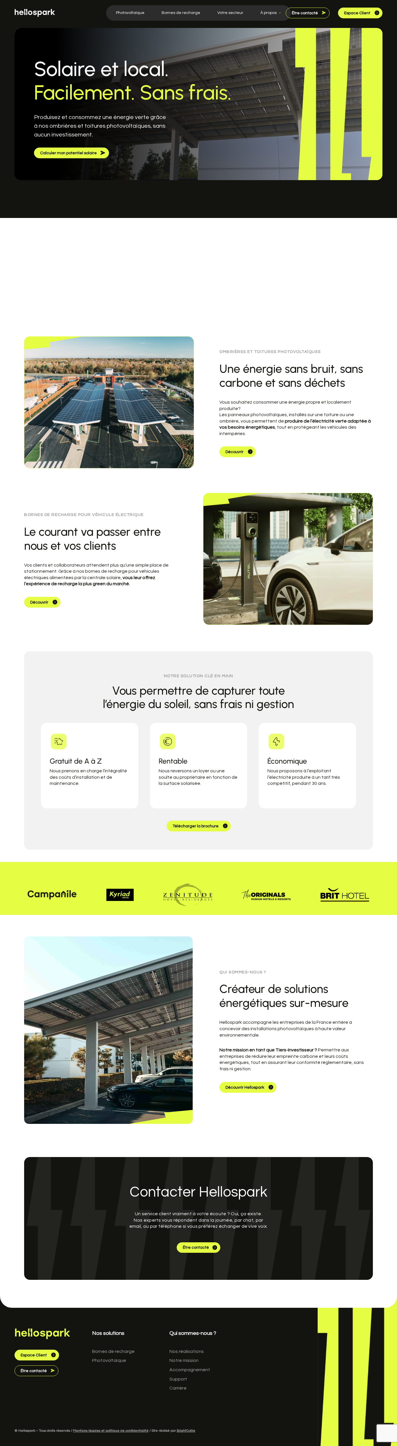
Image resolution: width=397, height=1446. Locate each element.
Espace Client (357, 13)
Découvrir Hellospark (245, 1087)
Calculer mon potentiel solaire (69, 153)
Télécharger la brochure (196, 826)
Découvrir (235, 452)
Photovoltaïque (130, 13)
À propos (268, 13)
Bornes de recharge (181, 13)
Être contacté (305, 13)
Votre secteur (230, 13)
